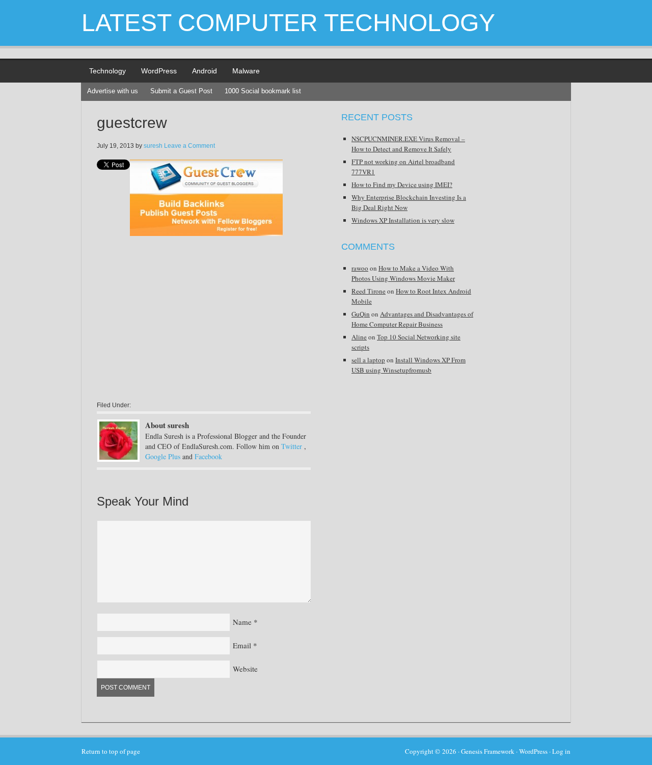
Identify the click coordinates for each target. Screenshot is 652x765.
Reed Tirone (368, 291)
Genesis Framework (487, 751)
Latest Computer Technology (288, 22)
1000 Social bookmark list (263, 91)
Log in (561, 751)
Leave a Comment (189, 145)
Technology (107, 71)
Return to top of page (111, 751)
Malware (246, 71)
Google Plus (162, 456)
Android (204, 71)
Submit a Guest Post (181, 91)
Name (242, 622)
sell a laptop (368, 359)
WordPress (159, 71)
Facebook (208, 456)
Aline (359, 336)
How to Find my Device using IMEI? (401, 184)
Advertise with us (112, 91)
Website (245, 669)
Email (242, 645)
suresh (153, 145)
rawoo (359, 268)
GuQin (360, 314)
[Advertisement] (182, 327)
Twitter (291, 446)
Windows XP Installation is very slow (402, 220)
